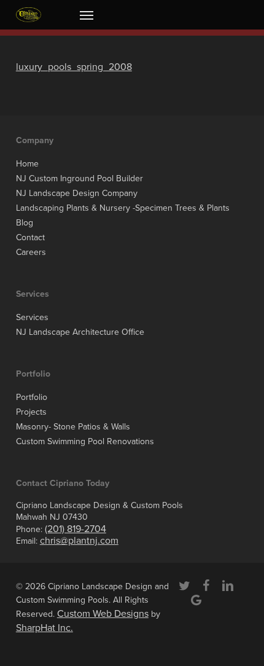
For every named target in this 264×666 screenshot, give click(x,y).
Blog (24, 222)
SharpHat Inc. (44, 628)
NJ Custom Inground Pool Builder (79, 178)
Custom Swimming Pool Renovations (85, 441)
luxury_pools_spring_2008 (74, 67)
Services (32, 317)
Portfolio (31, 397)
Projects (31, 412)
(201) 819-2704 (75, 529)
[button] (86, 15)
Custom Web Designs (103, 614)
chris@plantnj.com (79, 541)
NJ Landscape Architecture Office (80, 332)
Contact (30, 237)
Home (27, 164)
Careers (31, 252)
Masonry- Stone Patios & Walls (73, 426)
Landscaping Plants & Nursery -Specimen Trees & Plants (123, 208)
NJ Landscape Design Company (77, 193)
